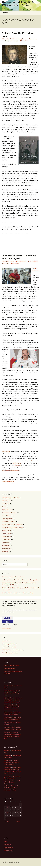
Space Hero (5, 263)
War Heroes (5, 552)
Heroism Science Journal (9, 647)
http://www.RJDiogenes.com (11, 470)
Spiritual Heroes (6, 537)
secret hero (5, 41)
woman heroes (13, 41)
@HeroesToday (6, 628)
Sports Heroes (6, 540)
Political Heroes (6, 531)
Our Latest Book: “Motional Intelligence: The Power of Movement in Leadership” (11, 707)
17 (7, 813)
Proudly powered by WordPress (11, 862)
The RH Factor (16, 463)
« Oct (7, 821)
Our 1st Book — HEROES (9, 522)
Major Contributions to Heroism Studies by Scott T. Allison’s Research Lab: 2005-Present (13, 700)
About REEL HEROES (9, 668)
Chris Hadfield (34, 261)
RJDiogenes (7, 755)
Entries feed (7, 845)
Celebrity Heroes (7, 510)
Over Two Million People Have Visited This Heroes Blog (17, 593)
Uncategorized (6, 546)
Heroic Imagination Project (9, 644)
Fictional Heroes (6, 516)
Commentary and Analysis (9, 513)
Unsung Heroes (22, 39)
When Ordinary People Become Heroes (13, 577)
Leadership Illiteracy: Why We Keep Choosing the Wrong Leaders (20, 580)
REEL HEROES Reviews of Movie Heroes (13, 650)
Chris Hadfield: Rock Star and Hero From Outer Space (19, 257)
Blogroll (4, 507)
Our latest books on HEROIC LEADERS (12, 528)
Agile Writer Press (7, 641)
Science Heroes (21, 261)
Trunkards (17, 465)
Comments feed (8, 848)
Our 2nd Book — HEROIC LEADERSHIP (12, 525)
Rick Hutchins (6, 452)
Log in (5, 842)
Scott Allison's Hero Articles (10, 653)
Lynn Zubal (7, 777)
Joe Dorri (6, 786)
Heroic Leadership (8, 482)
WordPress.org (8, 851)
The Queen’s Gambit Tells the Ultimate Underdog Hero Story (11, 788)
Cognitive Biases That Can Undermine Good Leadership (11, 763)
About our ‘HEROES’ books (11, 665)
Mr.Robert (6, 750)
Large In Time (30, 461)
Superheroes (5, 543)
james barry (33, 39)
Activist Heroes (6, 501)
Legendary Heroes (7, 519)
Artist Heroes (6, 504)
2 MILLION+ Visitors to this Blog (10, 498)
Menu (4, 13)
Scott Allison (24, 41)
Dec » (18, 821)
